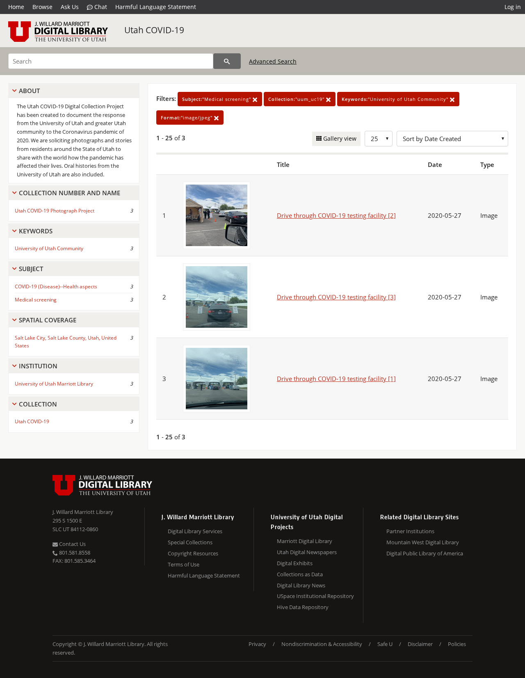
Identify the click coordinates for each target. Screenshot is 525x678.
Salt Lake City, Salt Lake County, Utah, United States (65, 341)
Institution (38, 366)
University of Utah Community (49, 248)
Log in (512, 7)
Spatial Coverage (47, 320)
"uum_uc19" (297, 99)
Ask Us (70, 7)
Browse (42, 7)
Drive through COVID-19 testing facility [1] (336, 378)
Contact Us (72, 544)
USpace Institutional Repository (315, 596)
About (29, 91)
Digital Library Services (195, 531)
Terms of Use (183, 564)
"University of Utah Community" (396, 99)
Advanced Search (273, 61)
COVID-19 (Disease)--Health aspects (56, 286)
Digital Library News (301, 585)
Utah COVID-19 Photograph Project (54, 210)
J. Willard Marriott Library (82, 512)
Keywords (35, 231)
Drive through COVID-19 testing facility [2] (336, 215)
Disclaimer (420, 644)
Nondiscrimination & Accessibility (321, 644)
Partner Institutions (410, 531)
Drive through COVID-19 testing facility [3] (336, 297)
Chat (100, 7)
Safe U (385, 644)
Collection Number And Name (69, 193)
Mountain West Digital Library (422, 542)
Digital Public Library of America (424, 553)
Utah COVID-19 (154, 30)
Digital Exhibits (295, 563)
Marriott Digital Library (304, 541)
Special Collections (190, 542)
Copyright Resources (193, 553)
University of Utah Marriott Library (54, 383)
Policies (457, 644)
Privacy (257, 644)
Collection (38, 404)
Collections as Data (300, 574)
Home (16, 7)
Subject (31, 269)
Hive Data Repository (303, 607)
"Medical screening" (217, 99)
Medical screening (36, 299)
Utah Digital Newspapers (307, 552)
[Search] (227, 61)
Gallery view (339, 138)
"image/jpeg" (187, 117)
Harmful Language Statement (155, 7)
